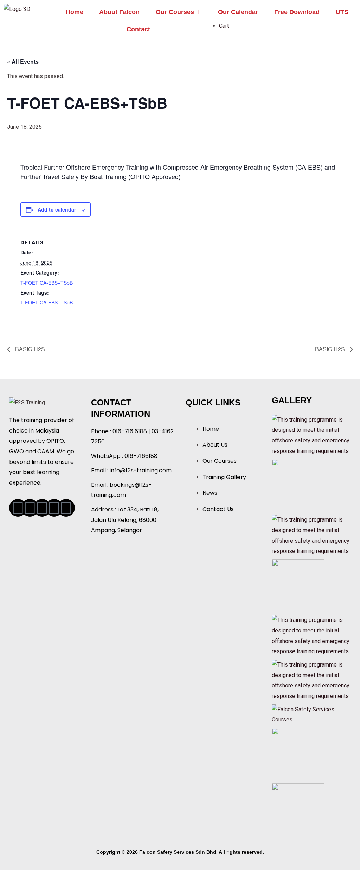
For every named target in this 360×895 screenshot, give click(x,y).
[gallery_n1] (312, 714)
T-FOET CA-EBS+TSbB (46, 282)
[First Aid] (312, 635)
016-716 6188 (129, 431)
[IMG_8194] (298, 585)
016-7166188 (141, 456)
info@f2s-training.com (141, 470)
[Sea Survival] (312, 535)
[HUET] (312, 434)
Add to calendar (57, 209)
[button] (179, 12)
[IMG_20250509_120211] (298, 809)
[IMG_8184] (298, 753)
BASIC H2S (29, 349)
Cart (224, 26)
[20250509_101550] (298, 485)
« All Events (23, 61)
